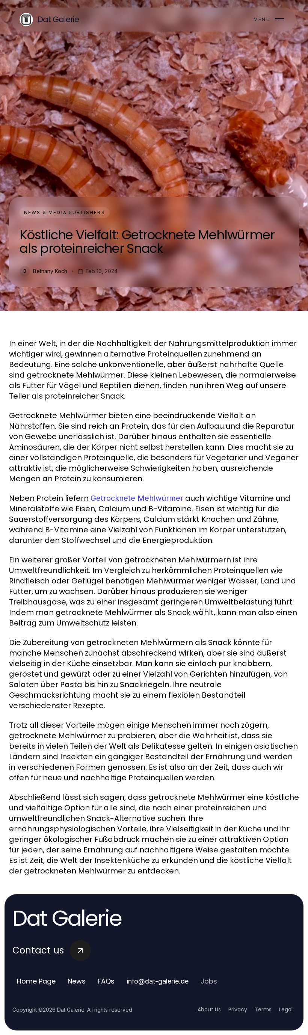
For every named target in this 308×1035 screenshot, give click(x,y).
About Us (209, 1009)
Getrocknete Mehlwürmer (137, 498)
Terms (263, 1009)
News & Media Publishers (64, 212)
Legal (286, 1009)
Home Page (36, 981)
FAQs (106, 981)
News (77, 981)
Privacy (237, 1009)
